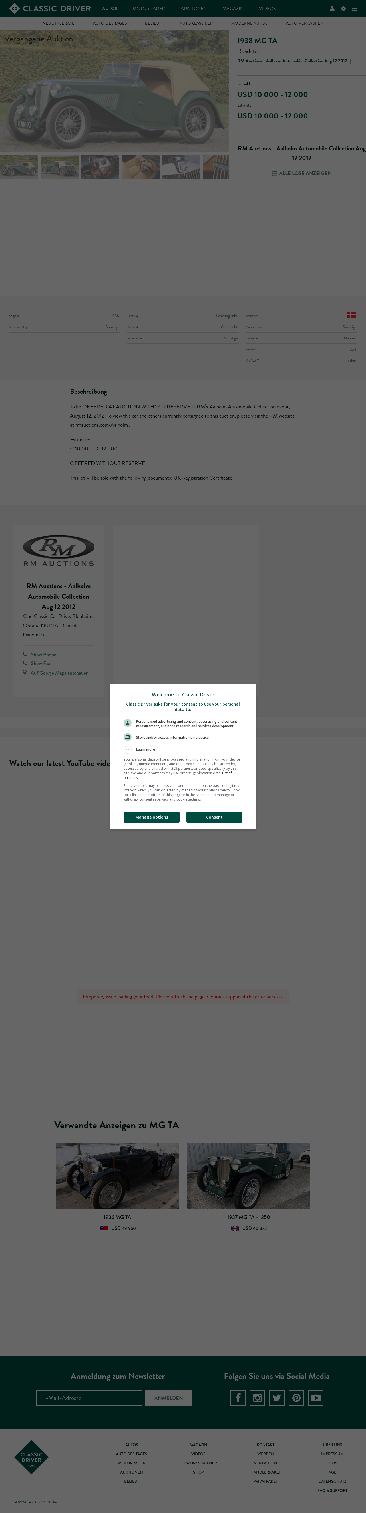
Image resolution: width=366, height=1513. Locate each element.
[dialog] (183, 756)
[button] (183, 750)
